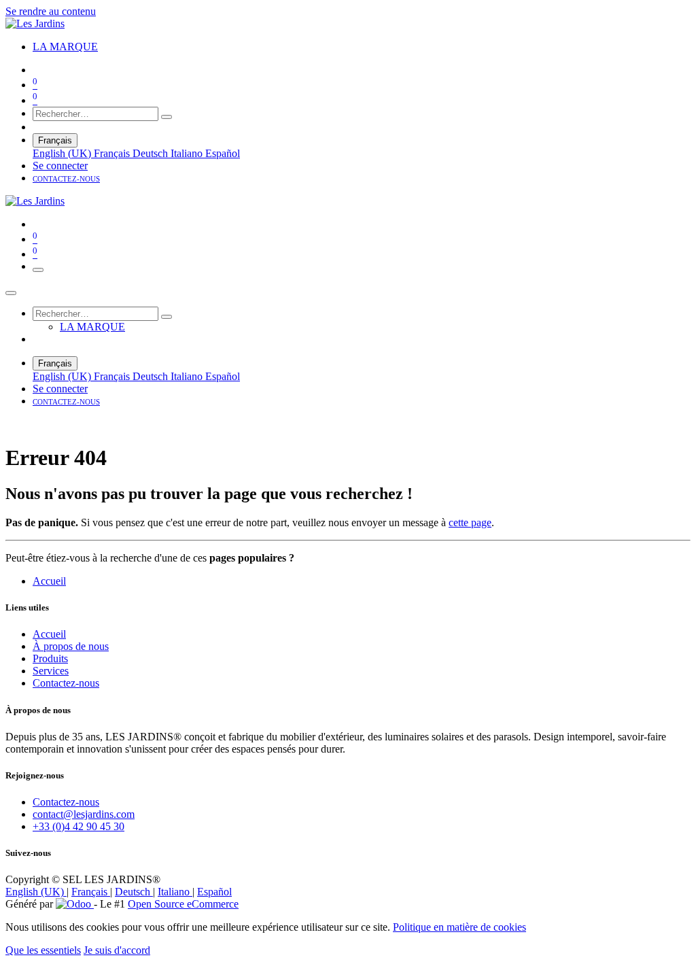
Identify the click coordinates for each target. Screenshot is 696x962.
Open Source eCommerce (183, 904)
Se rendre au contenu (50, 11)
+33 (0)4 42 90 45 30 (78, 826)
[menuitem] (65, 46)
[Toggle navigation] (38, 270)
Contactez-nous (66, 683)
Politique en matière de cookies (459, 927)
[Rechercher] (166, 117)
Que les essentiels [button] (43, 950)
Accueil (49, 581)
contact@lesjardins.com (84, 814)
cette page (470, 522)
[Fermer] (10, 293)
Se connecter (60, 165)
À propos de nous (71, 646)
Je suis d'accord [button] (117, 950)
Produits (50, 658)
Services (51, 670)
